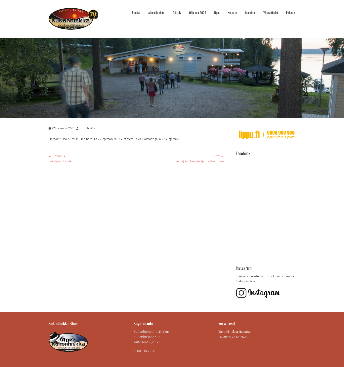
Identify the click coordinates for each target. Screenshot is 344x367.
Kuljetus (232, 12)
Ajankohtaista (156, 12)
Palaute (290, 12)
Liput (217, 12)
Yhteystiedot (270, 12)
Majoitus (250, 12)
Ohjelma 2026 (197, 12)
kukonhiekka (87, 128)
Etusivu (136, 12)
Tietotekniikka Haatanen (235, 332)
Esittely (176, 12)
